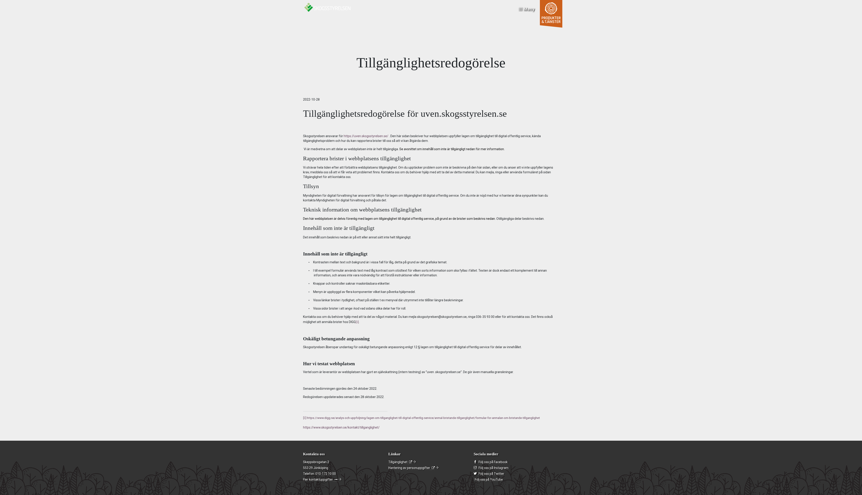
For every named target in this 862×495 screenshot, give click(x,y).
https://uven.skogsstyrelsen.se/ (366, 136)
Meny (529, 9)
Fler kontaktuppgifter (318, 479)
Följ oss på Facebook (493, 462)
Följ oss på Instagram (493, 468)
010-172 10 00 (325, 473)
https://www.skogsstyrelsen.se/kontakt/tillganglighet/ (341, 427)
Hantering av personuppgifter (409, 468)
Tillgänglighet (397, 462)
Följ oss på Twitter (491, 473)
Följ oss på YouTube (489, 479)
